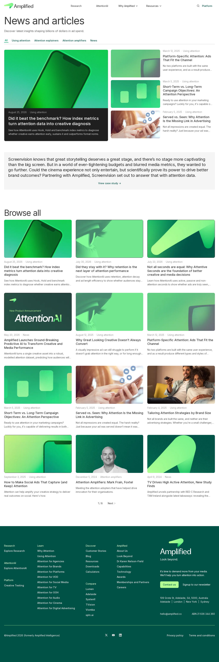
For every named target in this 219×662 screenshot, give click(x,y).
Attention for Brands (49, 566)
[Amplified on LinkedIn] (120, 635)
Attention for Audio (48, 597)
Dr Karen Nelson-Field (130, 561)
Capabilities (124, 566)
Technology (124, 571)
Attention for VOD (47, 576)
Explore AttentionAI (15, 568)
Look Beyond (124, 556)
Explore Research (14, 550)
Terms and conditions (202, 635)
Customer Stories (96, 550)
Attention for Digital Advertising (56, 608)
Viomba (90, 609)
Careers (121, 587)
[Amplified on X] (106, 635)
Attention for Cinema (49, 602)
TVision (90, 604)
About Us (122, 550)
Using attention (21, 40)
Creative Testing (14, 585)
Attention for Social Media (53, 582)
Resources (92, 561)
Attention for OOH (48, 592)
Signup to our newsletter (196, 584)
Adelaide (91, 594)
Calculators (92, 571)
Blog (88, 556)
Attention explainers (46, 40)
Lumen (90, 589)
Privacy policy (175, 635)
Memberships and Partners (133, 582)
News (93, 40)
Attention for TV (46, 587)
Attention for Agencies (50, 561)
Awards (121, 576)
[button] (128, 6)
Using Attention (46, 556)
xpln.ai (90, 615)
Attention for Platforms (51, 571)
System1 (90, 599)
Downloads (92, 566)
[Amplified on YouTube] (113, 635)
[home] (18, 6)
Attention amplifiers (74, 40)
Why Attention (45, 550)
